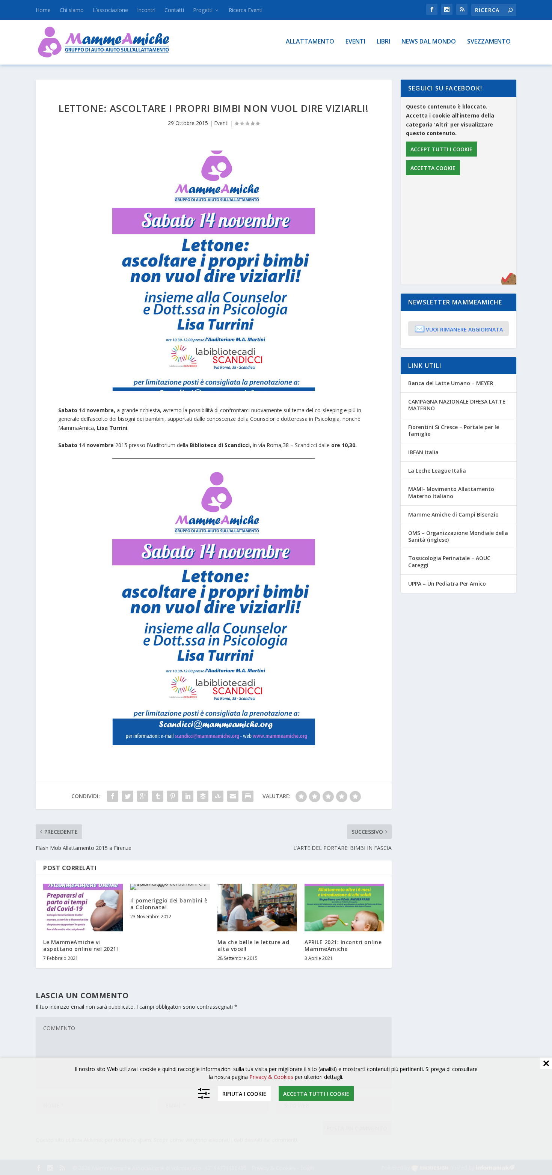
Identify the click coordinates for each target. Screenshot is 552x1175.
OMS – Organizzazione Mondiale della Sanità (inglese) (458, 536)
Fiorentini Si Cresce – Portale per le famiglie (453, 430)
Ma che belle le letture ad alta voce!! (253, 945)
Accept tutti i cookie (441, 149)
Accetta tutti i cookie (316, 1093)
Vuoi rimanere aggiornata (459, 328)
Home (43, 10)
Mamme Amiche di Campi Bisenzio (453, 514)
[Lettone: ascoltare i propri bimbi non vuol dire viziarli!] (214, 271)
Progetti (203, 10)
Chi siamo (72, 10)
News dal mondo (428, 41)
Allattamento (310, 41)
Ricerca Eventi (245, 10)
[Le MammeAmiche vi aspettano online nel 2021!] (83, 907)
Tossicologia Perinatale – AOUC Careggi (449, 561)
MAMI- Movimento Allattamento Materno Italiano (451, 492)
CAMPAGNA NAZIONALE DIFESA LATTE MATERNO (456, 405)
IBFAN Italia (423, 452)
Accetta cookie (432, 168)
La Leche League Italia (437, 470)
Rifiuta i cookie (244, 1093)
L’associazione (110, 10)
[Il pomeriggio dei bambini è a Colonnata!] (170, 887)
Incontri (146, 10)
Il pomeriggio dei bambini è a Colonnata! (169, 904)
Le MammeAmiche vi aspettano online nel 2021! (80, 945)
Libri (383, 41)
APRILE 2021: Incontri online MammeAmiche (343, 945)
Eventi (355, 41)
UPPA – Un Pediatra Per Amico (447, 583)
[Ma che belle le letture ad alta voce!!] (257, 907)
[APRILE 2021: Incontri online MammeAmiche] (344, 907)
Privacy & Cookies (271, 1076)
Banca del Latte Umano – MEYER (450, 383)
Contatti (174, 10)
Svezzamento (489, 41)
